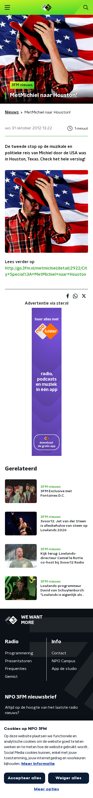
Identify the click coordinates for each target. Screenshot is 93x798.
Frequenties (16, 669)
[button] (7, 7)
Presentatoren (18, 661)
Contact (59, 653)
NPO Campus (63, 661)
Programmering (19, 653)
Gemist (11, 677)
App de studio (64, 669)
